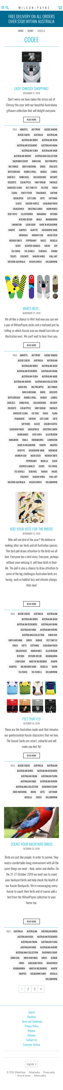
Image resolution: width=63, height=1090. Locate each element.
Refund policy (34, 1072)
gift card (31, 198)
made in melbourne (48, 224)
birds (42, 166)
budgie (43, 171)
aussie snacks (50, 129)
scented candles (32, 245)
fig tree (44, 187)
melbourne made (49, 230)
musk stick (52, 235)
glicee (18, 203)
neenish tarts (15, 240)
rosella (53, 240)
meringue (23, 235)
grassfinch (18, 209)
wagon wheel (38, 256)
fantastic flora (14, 187)
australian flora (30, 150)
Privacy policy (49, 1072)
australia (38, 134)
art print (36, 129)
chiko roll (24, 177)
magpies (22, 230)
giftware (53, 198)
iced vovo (12, 214)
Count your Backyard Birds (31, 844)
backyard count (20, 161)
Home (21, 31)
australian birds (30, 140)
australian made (49, 150)
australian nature (22, 156)
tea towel (15, 251)
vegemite (24, 256)
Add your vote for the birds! (31, 529)
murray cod (37, 235)
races (43, 240)
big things (13, 166)
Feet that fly (31, 719)
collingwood (39, 177)
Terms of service (24, 1075)
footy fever (26, 193)
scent (18, 245)
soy (55, 245)
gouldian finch (50, 203)
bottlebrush (14, 171)
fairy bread (40, 182)
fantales (53, 182)
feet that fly (31, 187)
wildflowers (35, 261)
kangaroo (41, 214)
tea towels (29, 251)
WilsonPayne (20, 1072)
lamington (17, 224)
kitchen (53, 214)
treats (13, 256)
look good (31, 224)
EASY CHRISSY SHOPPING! (31, 88)
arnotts (23, 129)
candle (54, 171)
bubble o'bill (30, 171)
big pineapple (51, 161)
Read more (31, 119)
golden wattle (32, 203)
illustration (27, 214)
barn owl (36, 161)
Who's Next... (31, 308)
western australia (16, 261)
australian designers (27, 145)
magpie (11, 230)
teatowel (42, 251)
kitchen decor (25, 219)
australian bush (49, 140)
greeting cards (35, 209)
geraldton (18, 198)
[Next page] (41, 989)
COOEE (30, 31)
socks (47, 245)
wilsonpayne (51, 261)
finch (54, 187)
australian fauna (49, 145)
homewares (51, 209)
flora (14, 193)
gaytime (53, 193)
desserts (12, 182)
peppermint (31, 240)
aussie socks (24, 134)
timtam (54, 251)
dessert (53, 177)
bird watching (29, 166)
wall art (53, 256)
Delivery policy (40, 1075)
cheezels (11, 177)
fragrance (41, 193)
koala (39, 219)
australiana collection (46, 156)
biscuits (53, 166)
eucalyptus (25, 182)
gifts (42, 198)
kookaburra (51, 219)
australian (52, 134)
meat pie (34, 230)
